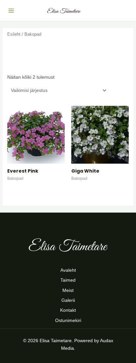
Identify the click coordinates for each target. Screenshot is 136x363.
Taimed (68, 280)
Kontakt (68, 310)
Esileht (13, 34)
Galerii (68, 300)
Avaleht (68, 270)
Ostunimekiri (68, 320)
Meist (68, 290)
